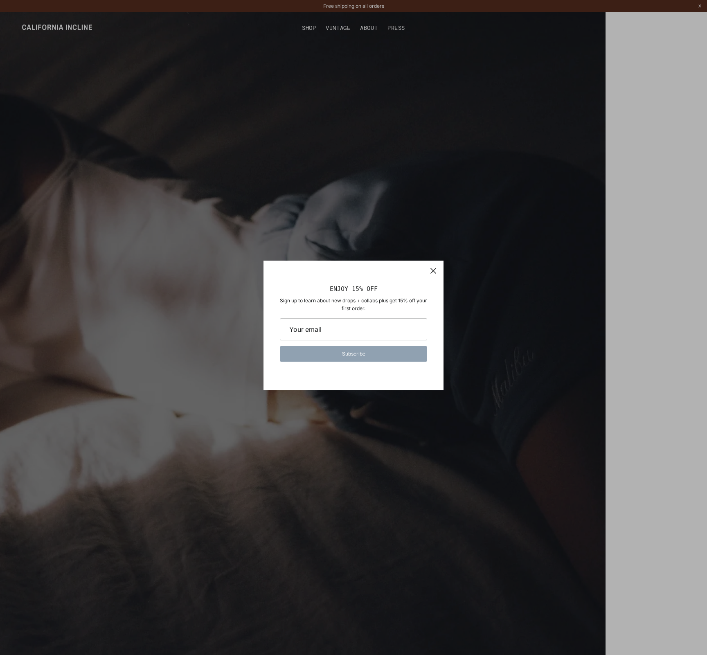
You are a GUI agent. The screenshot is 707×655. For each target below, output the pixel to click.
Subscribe (353, 354)
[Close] (433, 271)
